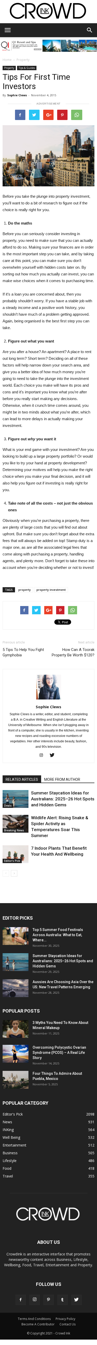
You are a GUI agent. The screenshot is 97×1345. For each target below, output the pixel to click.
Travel (8, 1176)
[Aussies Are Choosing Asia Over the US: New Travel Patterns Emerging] (15, 988)
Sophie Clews (17, 95)
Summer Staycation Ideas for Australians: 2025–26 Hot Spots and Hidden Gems (62, 798)
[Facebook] (21, 1300)
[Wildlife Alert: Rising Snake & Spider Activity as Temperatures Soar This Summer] (15, 824)
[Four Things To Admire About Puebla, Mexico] (15, 1080)
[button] (90, 30)
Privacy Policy (65, 1319)
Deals (8, 805)
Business (10, 1152)
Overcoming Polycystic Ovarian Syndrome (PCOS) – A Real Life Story (59, 1052)
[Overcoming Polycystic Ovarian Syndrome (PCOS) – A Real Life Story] (15, 1054)
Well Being (11, 1137)
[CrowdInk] (48, 12)
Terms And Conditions (34, 1319)
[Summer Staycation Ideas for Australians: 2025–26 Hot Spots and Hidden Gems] (15, 799)
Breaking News (14, 830)
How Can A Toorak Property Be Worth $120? (73, 652)
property (24, 590)
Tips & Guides (27, 68)
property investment (51, 590)
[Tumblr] (62, 1300)
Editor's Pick (12, 861)
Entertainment (14, 1145)
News (7, 1121)
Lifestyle (10, 1160)
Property (23, 60)
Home (7, 60)
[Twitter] (54, 755)
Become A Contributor (38, 1324)
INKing (8, 1129)
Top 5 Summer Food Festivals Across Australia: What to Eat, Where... (58, 935)
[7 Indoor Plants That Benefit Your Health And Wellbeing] (15, 854)
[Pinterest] (48, 1300)
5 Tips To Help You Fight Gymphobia (23, 652)
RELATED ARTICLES (22, 779)
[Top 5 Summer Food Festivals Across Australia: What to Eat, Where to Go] (15, 936)
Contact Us (67, 1324)
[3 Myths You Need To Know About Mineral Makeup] (15, 1029)
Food (7, 1168)
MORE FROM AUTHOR (62, 779)
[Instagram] (43, 755)
